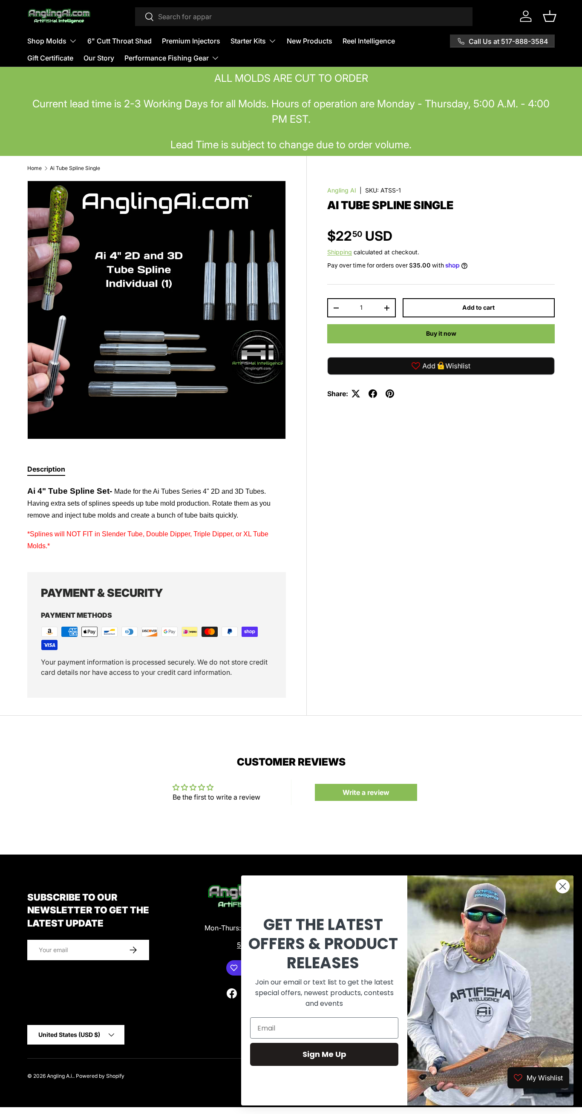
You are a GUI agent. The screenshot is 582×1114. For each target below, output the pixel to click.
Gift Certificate (50, 58)
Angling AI (341, 190)
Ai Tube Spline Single (75, 168)
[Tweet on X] (355, 393)
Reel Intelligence (369, 41)
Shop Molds (46, 41)
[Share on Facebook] (372, 393)
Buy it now (441, 333)
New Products (309, 41)
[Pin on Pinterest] (389, 393)
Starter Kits (248, 41)
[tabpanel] (156, 518)
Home (34, 168)
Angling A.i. (60, 1076)
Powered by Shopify (100, 1076)
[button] (549, 16)
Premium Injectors (191, 41)
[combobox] (304, 16)
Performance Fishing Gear (166, 58)
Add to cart (478, 307)
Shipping (339, 252)
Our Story (99, 58)
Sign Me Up (324, 1054)
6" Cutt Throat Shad (119, 41)
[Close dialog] (562, 886)
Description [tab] (46, 469)
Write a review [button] (366, 792)
